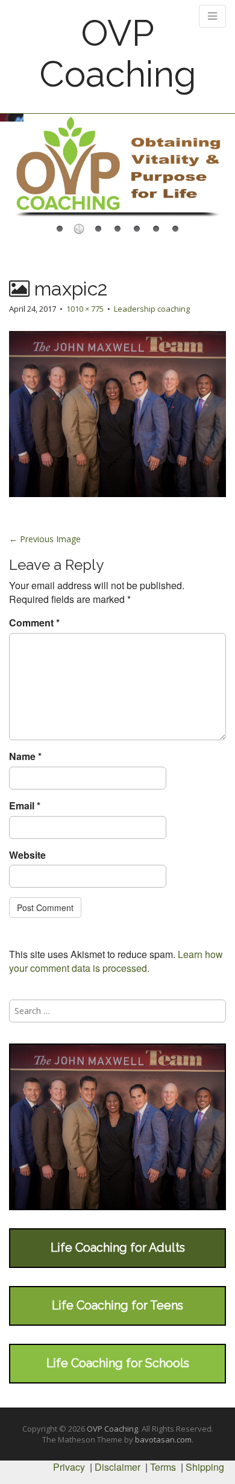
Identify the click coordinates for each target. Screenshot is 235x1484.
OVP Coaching (117, 53)
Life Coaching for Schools (117, 1363)
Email (24, 805)
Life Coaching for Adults (118, 1247)
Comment (34, 622)
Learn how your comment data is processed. (116, 961)
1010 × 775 (85, 308)
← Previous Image (45, 539)
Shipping (205, 1467)
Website (27, 855)
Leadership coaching (152, 308)
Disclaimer (117, 1467)
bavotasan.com (163, 1439)
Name (25, 756)
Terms (163, 1467)
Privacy (69, 1467)
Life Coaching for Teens (117, 1305)
